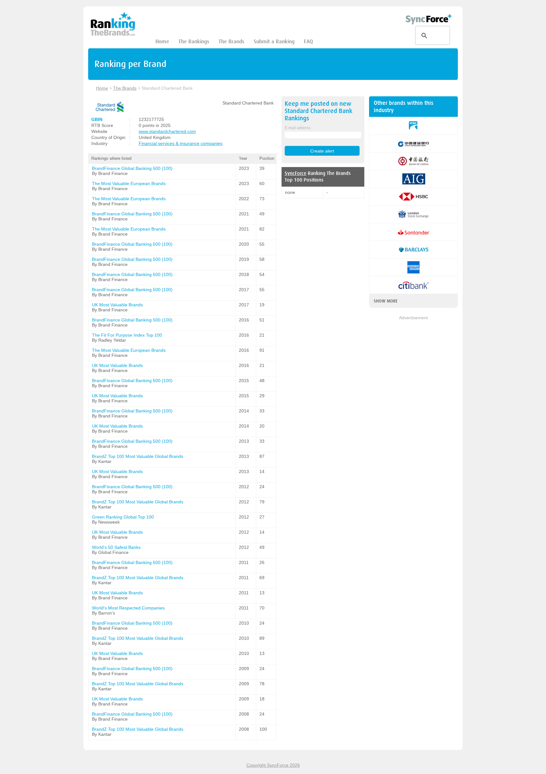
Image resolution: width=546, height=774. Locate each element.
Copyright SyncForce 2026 (273, 765)
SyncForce (295, 173)
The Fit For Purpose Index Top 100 (127, 335)
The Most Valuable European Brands (129, 183)
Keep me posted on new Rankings (318, 111)
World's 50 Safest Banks (116, 547)
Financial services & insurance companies (180, 143)
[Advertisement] (413, 416)
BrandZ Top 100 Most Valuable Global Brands (137, 456)
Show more (385, 300)
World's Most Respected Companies (128, 607)
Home (162, 42)
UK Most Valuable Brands (117, 304)
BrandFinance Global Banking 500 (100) (132, 168)
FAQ (308, 42)
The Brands (231, 42)
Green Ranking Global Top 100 (123, 516)
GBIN (96, 119)
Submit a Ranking (274, 42)
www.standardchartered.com (167, 131)
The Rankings (194, 42)
